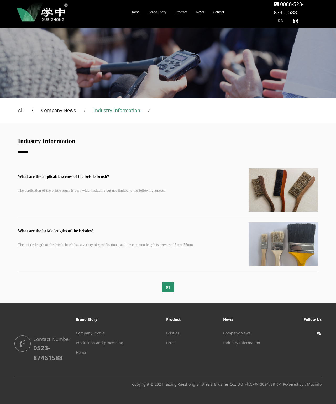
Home (134, 12)
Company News (58, 110)
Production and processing (99, 342)
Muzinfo (314, 384)
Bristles (172, 332)
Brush (171, 342)
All (21, 110)
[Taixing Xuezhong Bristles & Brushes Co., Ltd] (42, 12)
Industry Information (116, 110)
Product (173, 319)
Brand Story (86, 319)
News (228, 319)
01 (168, 287)
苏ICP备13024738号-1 (263, 384)
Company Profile (90, 332)
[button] (281, 20)
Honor (81, 352)
